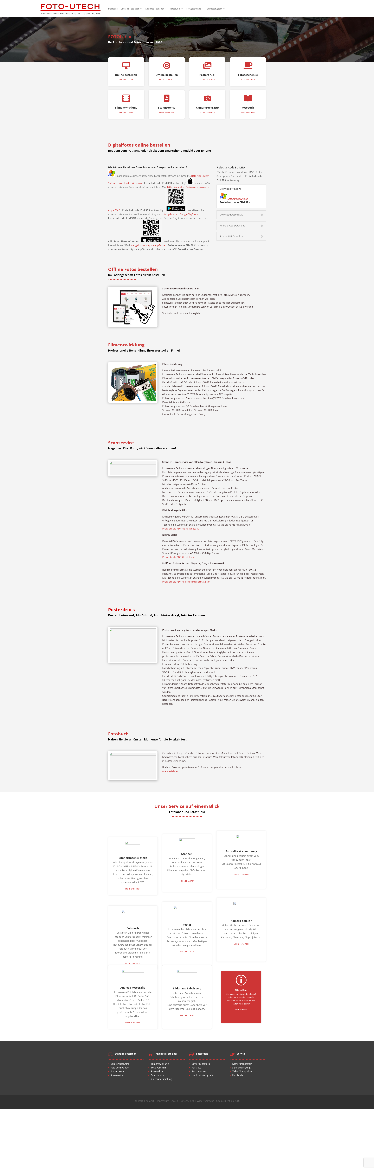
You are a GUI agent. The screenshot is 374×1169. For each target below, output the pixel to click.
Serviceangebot (214, 8)
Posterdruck (207, 75)
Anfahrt (150, 1101)
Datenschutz (187, 1101)
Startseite (113, 8)
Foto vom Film (159, 1067)
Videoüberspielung (161, 1079)
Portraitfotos (199, 1071)
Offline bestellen (167, 75)
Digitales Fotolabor (130, 8)
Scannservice (166, 107)
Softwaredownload (237, 198)
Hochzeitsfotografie (202, 1075)
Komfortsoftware (119, 1063)
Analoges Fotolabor (154, 8)
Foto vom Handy (119, 1067)
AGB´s (175, 1101)
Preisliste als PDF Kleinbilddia (178, 557)
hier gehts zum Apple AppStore (147, 245)
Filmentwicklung (126, 107)
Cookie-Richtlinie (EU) (228, 1101)
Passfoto (196, 1067)
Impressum (162, 1101)
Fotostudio (175, 8)
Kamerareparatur (207, 107)
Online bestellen (126, 75)
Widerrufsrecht (205, 1101)
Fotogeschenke (193, 8)
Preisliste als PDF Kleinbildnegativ (180, 528)
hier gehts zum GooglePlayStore (180, 214)
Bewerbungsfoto (201, 1063)
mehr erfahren (126, 80)
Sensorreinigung (241, 1067)
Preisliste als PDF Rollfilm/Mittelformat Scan (186, 581)
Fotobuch (248, 107)
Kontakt (139, 1101)
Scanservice (116, 1075)
